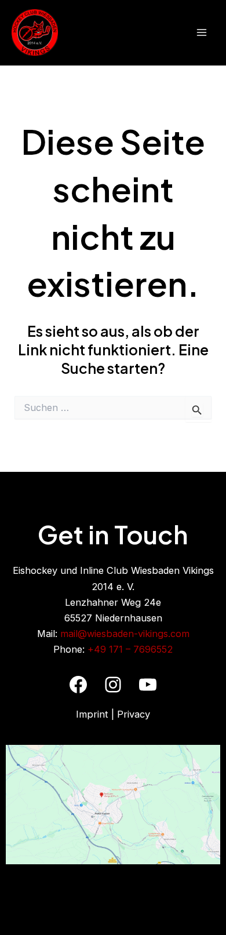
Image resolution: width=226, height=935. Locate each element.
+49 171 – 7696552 (130, 649)
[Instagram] (113, 684)
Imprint (92, 714)
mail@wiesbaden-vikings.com (124, 633)
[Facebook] (78, 684)
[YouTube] (147, 684)
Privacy (133, 714)
